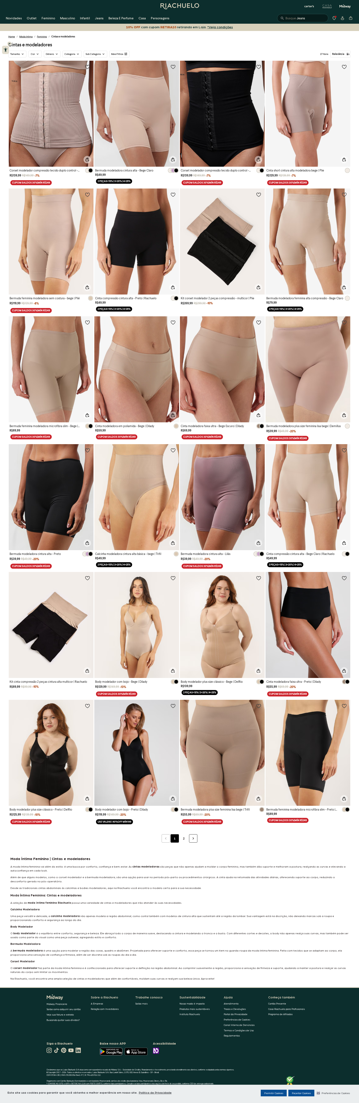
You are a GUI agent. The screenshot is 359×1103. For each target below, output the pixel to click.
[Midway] (345, 6)
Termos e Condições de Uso (239, 1030)
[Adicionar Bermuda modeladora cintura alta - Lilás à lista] (259, 450)
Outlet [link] (32, 18)
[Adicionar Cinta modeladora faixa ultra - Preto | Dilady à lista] (344, 578)
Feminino (42, 36)
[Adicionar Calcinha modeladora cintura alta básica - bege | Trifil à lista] (173, 450)
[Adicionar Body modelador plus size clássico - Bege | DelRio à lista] (259, 578)
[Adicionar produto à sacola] (87, 159)
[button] (333, 1093)
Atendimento (231, 1003)
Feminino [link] (48, 18)
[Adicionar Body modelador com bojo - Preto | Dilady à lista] (173, 706)
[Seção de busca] (302, 18)
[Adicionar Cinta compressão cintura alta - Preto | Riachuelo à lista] (173, 194)
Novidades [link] (14, 18)
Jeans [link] (99, 18)
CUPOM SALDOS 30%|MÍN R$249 (31, 182)
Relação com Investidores (105, 1009)
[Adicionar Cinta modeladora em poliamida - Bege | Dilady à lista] (173, 322)
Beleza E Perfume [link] (121, 18)
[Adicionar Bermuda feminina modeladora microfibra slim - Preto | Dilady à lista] (344, 706)
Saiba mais (141, 1003)
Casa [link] (142, 18)
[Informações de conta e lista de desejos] (342, 18)
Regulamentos (232, 1035)
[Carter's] (309, 6)
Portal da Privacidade (235, 1014)
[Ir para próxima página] (193, 838)
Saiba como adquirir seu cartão (64, 1009)
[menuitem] (14, 18)
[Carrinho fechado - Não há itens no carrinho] (351, 18)
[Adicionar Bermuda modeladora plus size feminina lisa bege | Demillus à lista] (344, 322)
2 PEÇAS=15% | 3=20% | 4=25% (114, 181)
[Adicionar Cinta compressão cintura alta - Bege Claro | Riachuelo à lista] (344, 450)
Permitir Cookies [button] (273, 1093)
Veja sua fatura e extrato (60, 1014)
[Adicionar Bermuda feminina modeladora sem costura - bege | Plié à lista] (87, 194)
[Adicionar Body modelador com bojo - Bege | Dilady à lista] (173, 578)
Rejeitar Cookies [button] (301, 1093)
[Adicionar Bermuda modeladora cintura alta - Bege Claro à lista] (173, 67)
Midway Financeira (57, 1004)
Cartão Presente (277, 1003)
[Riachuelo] (179, 6)
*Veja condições (219, 27)
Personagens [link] (160, 18)
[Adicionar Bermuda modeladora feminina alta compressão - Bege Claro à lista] (344, 194)
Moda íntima (26, 36)
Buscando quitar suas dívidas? (63, 1020)
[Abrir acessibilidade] (5, 50)
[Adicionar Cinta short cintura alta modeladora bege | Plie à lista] (344, 67)
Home (11, 36)
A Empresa (97, 1003)
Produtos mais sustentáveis (195, 1009)
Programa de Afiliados (280, 1014)
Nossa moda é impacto (192, 1003)
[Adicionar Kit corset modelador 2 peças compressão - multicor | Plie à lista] (259, 194)
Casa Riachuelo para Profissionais (286, 1009)
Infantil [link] (85, 18)
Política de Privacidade (155, 1092)
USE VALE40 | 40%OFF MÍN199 (114, 821)
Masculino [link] (67, 18)
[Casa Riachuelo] (327, 6)
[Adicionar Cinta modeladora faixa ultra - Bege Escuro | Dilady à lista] (259, 322)
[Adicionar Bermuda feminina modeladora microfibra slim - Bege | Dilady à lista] (87, 322)
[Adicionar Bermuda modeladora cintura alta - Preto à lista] (87, 450)
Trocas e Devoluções (235, 1009)
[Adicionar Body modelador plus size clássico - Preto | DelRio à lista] (87, 706)
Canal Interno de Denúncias (239, 1025)
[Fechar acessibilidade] (9, 44)
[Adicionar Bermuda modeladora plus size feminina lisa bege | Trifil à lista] (259, 706)
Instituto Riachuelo (190, 1014)
